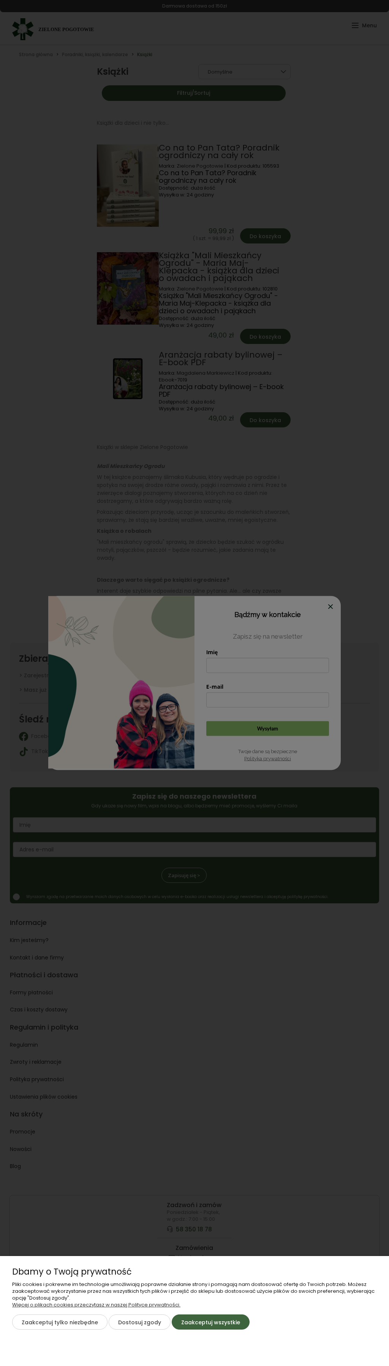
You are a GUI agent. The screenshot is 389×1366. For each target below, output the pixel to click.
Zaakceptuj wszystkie (210, 1322)
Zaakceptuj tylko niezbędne (60, 1322)
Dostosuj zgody (139, 1322)
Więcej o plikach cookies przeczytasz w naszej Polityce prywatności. (96, 1304)
